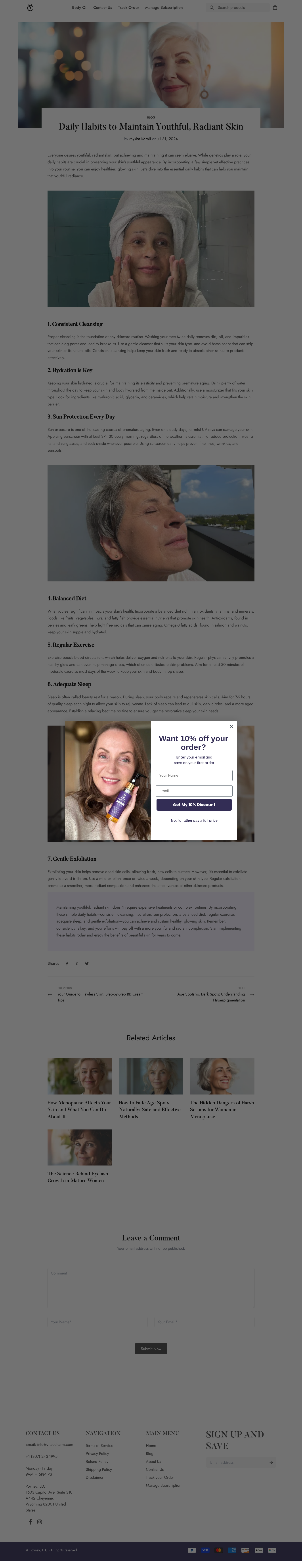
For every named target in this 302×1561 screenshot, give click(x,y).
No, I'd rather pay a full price (194, 820)
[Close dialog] (231, 726)
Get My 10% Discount (194, 804)
